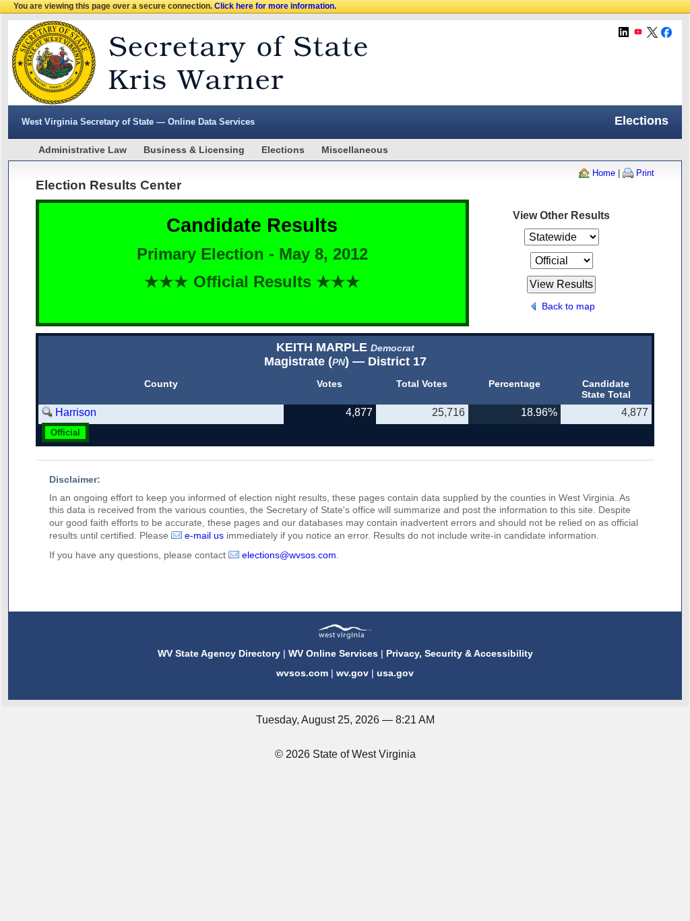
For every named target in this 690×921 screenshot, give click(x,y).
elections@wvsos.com (289, 554)
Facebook (666, 32)
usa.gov (395, 672)
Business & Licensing (194, 149)
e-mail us (204, 535)
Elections (283, 149)
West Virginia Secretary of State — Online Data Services (138, 122)
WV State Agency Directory (219, 653)
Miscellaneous (354, 149)
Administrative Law (82, 149)
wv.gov (352, 672)
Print (645, 173)
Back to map (568, 306)
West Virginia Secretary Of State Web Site (181, 62)
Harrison (75, 412)
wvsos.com (302, 672)
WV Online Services (333, 653)
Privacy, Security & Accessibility (459, 653)
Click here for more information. (275, 6)
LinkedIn (624, 32)
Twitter (652, 32)
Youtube (638, 32)
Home (603, 173)
